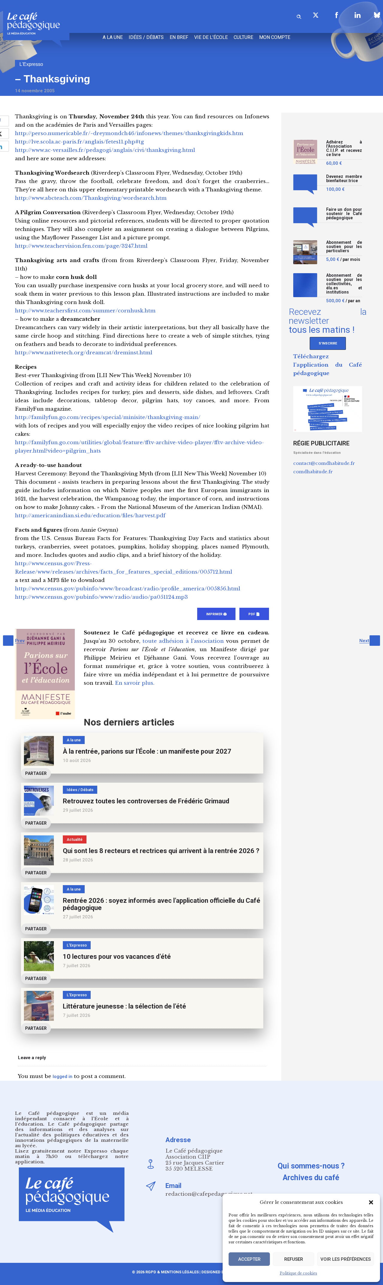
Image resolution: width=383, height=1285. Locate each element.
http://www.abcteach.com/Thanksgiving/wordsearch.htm (91, 198)
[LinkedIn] (358, 15)
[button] (371, 1202)
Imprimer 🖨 (216, 614)
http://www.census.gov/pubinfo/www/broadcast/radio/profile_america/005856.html (127, 589)
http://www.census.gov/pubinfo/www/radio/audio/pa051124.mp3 (101, 597)
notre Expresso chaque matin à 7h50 (72, 1153)
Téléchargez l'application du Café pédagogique (327, 365)
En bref (179, 37)
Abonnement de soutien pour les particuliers (344, 246)
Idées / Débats (146, 37)
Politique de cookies (298, 1273)
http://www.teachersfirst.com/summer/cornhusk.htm (85, 311)
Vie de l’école (211, 37)
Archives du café (311, 1177)
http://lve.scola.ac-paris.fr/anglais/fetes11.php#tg (79, 142)
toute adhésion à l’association (183, 641)
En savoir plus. (134, 683)
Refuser (293, 1259)
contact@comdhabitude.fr (324, 463)
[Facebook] (337, 15)
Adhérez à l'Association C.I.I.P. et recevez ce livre (344, 148)
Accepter (249, 1259)
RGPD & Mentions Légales (172, 1272)
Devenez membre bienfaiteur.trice (344, 178)
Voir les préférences (345, 1259)
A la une (113, 37)
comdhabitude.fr (313, 471)
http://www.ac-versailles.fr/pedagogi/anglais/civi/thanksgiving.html (105, 150)
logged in (62, 1076)
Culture (243, 37)
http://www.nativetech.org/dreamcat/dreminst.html (83, 353)
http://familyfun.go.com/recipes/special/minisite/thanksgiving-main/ (107, 417)
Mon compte (274, 37)
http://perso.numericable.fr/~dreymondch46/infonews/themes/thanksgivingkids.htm (129, 133)
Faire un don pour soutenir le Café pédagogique (344, 213)
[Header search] (299, 15)
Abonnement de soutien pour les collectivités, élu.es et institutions (344, 283)
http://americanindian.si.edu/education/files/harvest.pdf (90, 516)
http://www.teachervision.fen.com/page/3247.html (81, 246)
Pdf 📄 (254, 614)
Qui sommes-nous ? (311, 1166)
